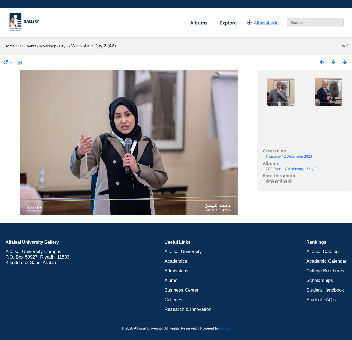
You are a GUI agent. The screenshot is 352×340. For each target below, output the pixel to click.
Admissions (176, 270)
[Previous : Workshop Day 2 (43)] (333, 62)
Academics (175, 261)
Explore (228, 23)
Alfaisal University (183, 251)
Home (9, 45)
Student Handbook (325, 290)
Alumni (171, 280)
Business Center (181, 290)
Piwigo (225, 328)
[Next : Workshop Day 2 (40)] (345, 62)
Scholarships (319, 280)
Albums (198, 23)
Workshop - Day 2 (53, 45)
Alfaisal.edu (266, 23)
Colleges (173, 299)
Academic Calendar (326, 261)
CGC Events (27, 45)
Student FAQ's (321, 299)
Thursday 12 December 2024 (289, 156)
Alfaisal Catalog (322, 251)
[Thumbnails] (322, 62)
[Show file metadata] (19, 62)
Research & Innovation (187, 309)
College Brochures (325, 270)
